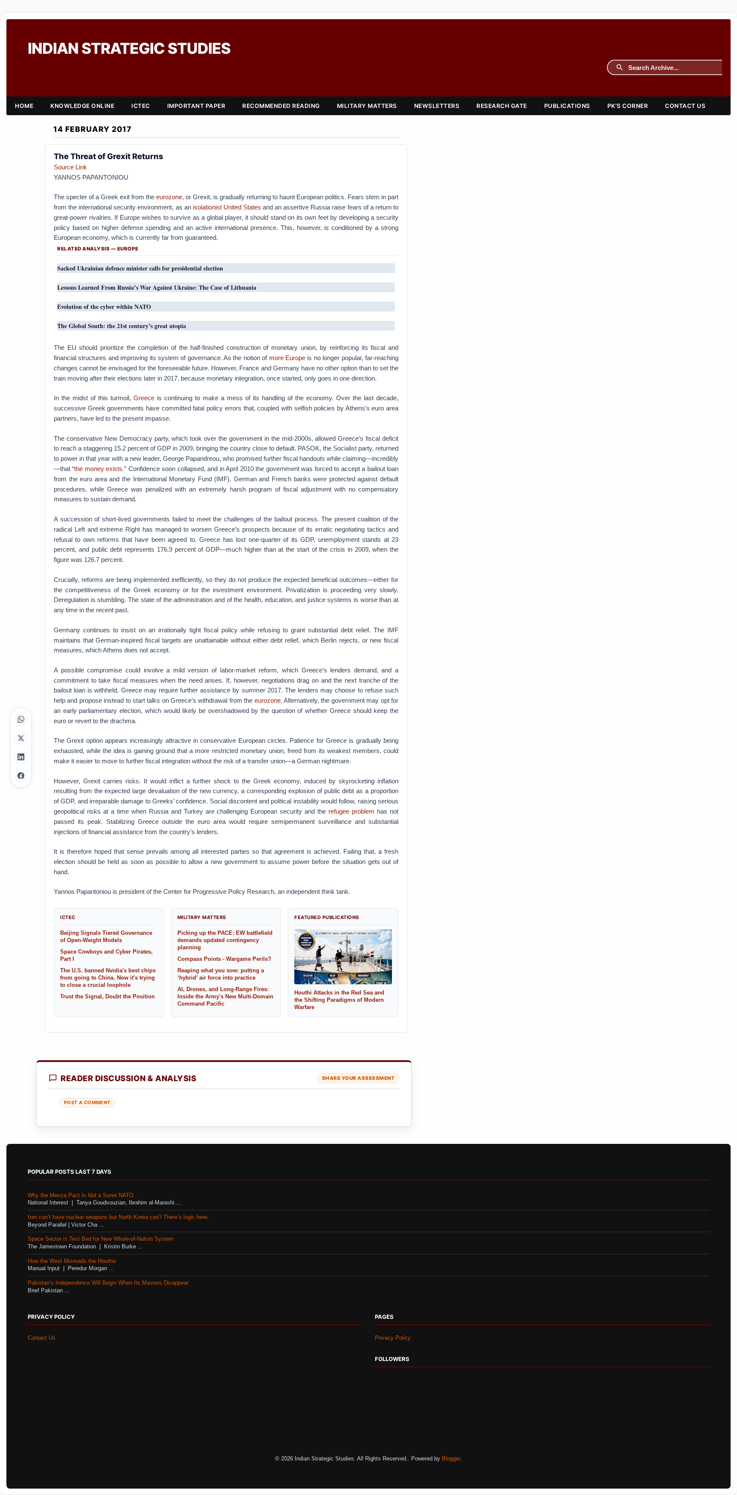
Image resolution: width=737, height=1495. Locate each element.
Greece (143, 397)
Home (24, 105)
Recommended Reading (281, 105)
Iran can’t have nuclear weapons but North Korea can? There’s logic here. (118, 1217)
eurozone (169, 197)
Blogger (451, 1459)
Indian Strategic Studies (129, 48)
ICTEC (140, 105)
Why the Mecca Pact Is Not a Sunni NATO (80, 1195)
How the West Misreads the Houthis (72, 1261)
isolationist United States (227, 207)
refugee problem (351, 811)
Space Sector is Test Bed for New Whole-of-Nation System (101, 1239)
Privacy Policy (393, 1338)
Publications (567, 105)
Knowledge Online (82, 105)
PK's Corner (627, 105)
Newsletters (437, 105)
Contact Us (685, 105)
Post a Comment (87, 1102)
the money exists (98, 468)
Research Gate (501, 105)
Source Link (70, 167)
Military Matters (367, 105)
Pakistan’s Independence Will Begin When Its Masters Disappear (108, 1283)
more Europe (287, 357)
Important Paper (196, 105)
